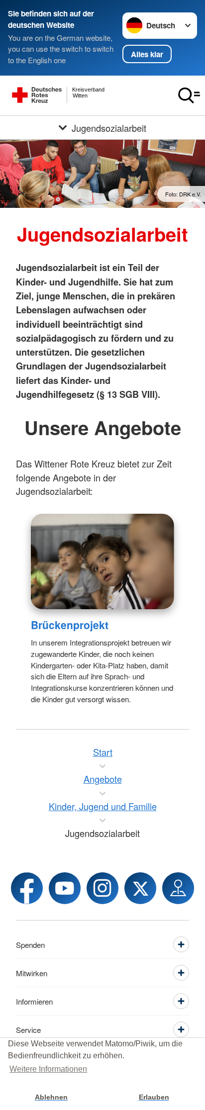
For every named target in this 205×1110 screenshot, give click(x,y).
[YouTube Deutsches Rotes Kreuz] (65, 888)
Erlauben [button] (154, 1097)
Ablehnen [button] (51, 1097)
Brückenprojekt (69, 624)
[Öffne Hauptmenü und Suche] (189, 95)
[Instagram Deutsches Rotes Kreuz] (102, 888)
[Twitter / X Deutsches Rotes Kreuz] (140, 888)
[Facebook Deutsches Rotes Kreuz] (27, 888)
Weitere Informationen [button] (48, 1069)
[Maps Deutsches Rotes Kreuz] (178, 888)
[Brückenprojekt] (102, 561)
